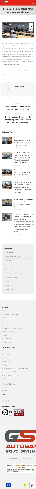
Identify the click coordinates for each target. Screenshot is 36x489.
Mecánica (8, 260)
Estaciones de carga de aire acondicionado (16, 368)
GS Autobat (17, 76)
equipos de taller (22, 73)
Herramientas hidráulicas (11, 372)
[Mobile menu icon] (33, 2)
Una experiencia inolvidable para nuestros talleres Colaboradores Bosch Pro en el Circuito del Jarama (23, 203)
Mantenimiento (10, 252)
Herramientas (8, 375)
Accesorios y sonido (11, 277)
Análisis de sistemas (9, 351)
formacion (30, 73)
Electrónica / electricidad (13, 256)
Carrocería (9, 269)
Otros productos (8, 379)
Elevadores (7, 361)
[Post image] (7, 140)
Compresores (8, 354)
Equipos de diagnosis (10, 365)
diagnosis (15, 73)
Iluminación (9, 264)
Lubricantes (9, 289)
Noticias (6, 24)
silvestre (24, 76)
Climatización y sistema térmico (15, 273)
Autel (10, 73)
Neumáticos (9, 285)
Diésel (8, 281)
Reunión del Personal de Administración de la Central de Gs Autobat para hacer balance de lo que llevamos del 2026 (24, 141)
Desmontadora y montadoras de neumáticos (16, 358)
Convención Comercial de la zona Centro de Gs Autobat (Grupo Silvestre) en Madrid (23, 172)
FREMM (12, 76)
